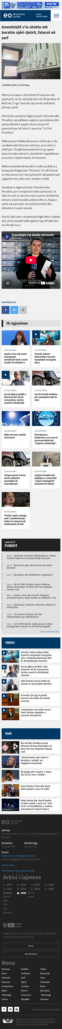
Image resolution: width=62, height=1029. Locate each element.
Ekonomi (6, 969)
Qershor (7, 912)
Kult (23, 978)
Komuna (6, 982)
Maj (5, 908)
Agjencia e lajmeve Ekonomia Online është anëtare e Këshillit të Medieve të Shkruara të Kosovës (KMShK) (36, 1022)
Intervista (26, 995)
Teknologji (45, 995)
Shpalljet (25, 999)
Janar (6, 892)
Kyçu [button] (31, 946)
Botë (42, 986)
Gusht (31, 896)
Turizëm (25, 986)
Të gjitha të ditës (49, 632)
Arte (42, 978)
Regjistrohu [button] (31, 954)
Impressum (8, 865)
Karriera (44, 999)
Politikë (24, 969)
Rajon (4, 990)
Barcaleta (45, 990)
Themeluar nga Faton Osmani (18, 871)
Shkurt (6, 896)
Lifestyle (6, 978)
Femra (5, 999)
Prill (5, 904)
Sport (4, 973)
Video (43, 969)
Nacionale (45, 973)
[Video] (46, 344)
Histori (24, 990)
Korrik (31, 892)
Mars (6, 900)
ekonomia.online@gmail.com (19, 856)
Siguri (24, 982)
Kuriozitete (7, 986)
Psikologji (6, 995)
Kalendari (45, 982)
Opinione (25, 973)
